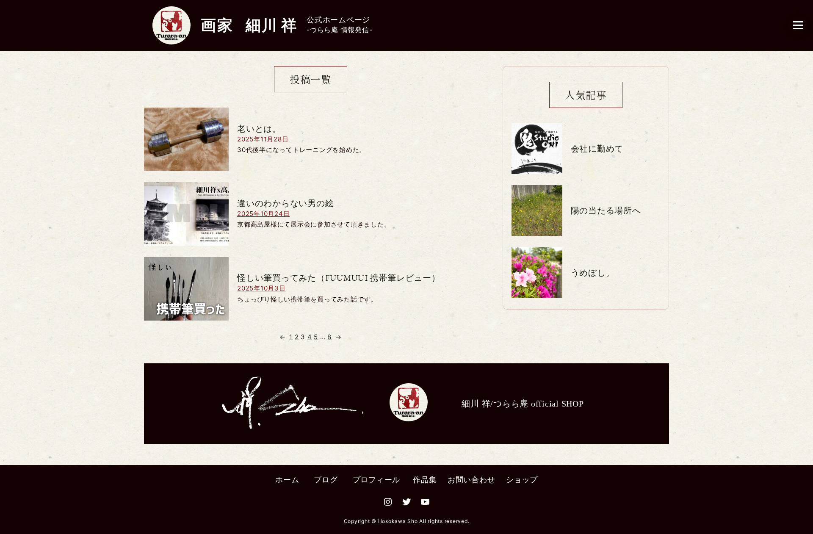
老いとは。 (259, 129)
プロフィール (377, 479)
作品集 (425, 479)
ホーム (287, 479)
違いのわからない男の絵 (285, 203)
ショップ (522, 479)
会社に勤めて (597, 148)
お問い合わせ (471, 479)
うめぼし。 (593, 272)
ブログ (325, 479)
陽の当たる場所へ (606, 210)
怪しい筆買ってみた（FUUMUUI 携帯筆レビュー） (338, 278)
